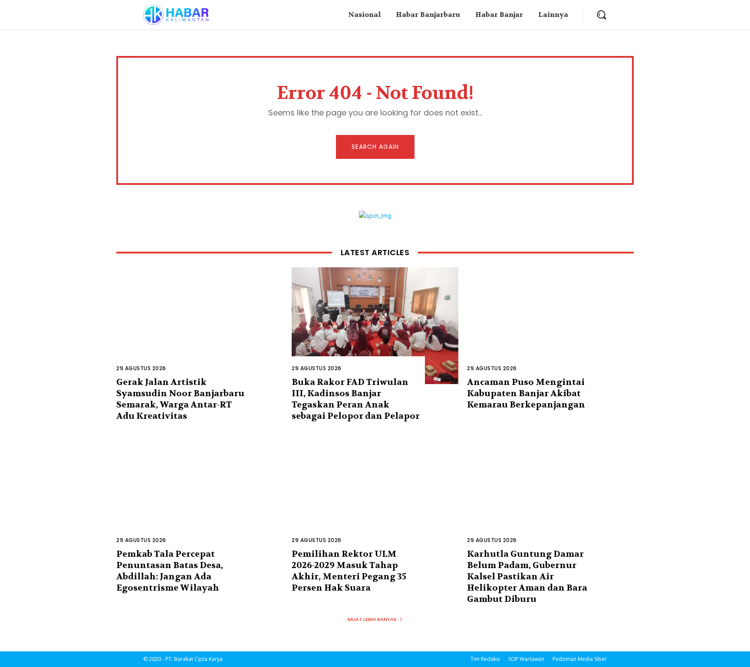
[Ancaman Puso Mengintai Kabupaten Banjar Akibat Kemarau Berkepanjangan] (550, 325)
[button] (601, 14)
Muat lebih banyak (372, 619)
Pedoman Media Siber (580, 659)
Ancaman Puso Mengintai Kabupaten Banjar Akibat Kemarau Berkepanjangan (526, 393)
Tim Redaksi (485, 659)
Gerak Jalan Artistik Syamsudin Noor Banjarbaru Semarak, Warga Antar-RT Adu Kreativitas (180, 399)
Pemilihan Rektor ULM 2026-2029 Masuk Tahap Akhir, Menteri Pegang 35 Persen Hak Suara (349, 571)
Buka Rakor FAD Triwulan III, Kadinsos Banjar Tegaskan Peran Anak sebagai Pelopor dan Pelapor (356, 399)
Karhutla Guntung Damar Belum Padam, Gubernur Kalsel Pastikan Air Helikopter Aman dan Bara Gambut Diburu (527, 577)
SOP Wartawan (526, 659)
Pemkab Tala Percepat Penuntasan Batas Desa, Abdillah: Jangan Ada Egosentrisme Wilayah (169, 571)
